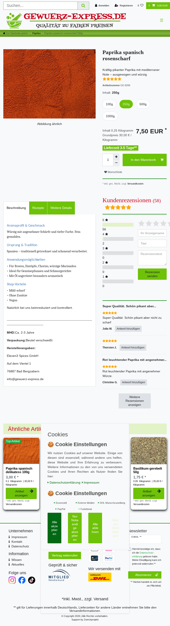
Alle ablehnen (95, 528)
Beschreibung (16, 208)
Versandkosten (135, 183)
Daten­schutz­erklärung (65, 482)
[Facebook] (21, 580)
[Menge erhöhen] (116, 157)
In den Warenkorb (143, 159)
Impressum (19, 537)
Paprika (36, 33)
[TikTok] (31, 580)
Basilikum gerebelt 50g (147, 470)
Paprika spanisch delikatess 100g (19, 470)
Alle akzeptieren (54, 528)
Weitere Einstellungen (115, 527)
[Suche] (83, 6)
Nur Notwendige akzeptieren (74, 528)
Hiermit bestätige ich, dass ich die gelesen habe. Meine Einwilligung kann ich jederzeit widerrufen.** (146, 556)
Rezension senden (152, 274)
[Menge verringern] (116, 163)
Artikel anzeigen (21, 493)
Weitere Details (61, 208)
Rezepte (38, 208)
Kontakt (17, 541)
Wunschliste (114, 172)
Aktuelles (18, 564)
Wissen (17, 560)
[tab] (16, 207)
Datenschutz (20, 546)
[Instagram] (12, 580)
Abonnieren (143, 575)
